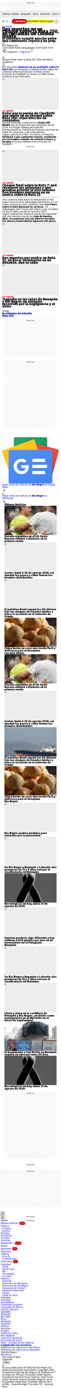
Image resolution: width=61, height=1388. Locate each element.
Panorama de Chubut (13, 1288)
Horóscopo (8, 1269)
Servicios (6, 1240)
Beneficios (6, 1354)
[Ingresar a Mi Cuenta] (56, 21)
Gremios (6, 1228)
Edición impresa (9, 1309)
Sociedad (7, 26)
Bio (4, 1271)
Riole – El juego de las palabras (17, 1343)
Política (5, 1226)
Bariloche (45, 14)
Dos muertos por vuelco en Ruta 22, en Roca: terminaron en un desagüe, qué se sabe (28, 260)
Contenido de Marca (12, 1307)
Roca (35, 14)
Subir (6, 1362)
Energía (5, 1233)
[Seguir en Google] (3, 64)
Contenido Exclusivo (12, 1305)
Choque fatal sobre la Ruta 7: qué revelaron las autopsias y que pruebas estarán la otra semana (29, 187)
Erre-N (6, 1256)
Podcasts (6, 1300)
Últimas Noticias (12, 1223)
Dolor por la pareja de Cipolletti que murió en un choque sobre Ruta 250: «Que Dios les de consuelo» (28, 116)
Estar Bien (9, 1261)
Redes (4, 1246)
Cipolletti (5, 1324)
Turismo (5, 1238)
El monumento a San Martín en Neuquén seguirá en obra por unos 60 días (30, 1053)
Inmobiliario (7, 1302)
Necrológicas (8, 1335)
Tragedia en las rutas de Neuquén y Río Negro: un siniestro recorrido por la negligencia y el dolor (30, 302)
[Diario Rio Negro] (3, 1365)
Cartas (5, 1293)
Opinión (5, 1278)
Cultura (4, 1254)
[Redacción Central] (3, 43)
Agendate (9, 1248)
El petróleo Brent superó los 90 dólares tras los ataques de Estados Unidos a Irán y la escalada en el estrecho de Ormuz (30, 613)
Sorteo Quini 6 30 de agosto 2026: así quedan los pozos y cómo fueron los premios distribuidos (29, 575)
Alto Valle (6, 1316)
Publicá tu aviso (9, 1333)
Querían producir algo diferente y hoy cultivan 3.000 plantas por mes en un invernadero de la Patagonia (29, 940)
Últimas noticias (10, 14)
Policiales (6, 1297)
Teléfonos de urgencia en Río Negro (20, 1347)
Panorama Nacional (13, 1290)
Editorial (6, 1281)
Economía (6, 1235)
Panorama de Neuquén (14, 1283)
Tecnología (8, 1274)
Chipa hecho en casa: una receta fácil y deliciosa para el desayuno (29, 649)
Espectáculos (9, 1259)
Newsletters (11, 1243)
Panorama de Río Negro (15, 1286)
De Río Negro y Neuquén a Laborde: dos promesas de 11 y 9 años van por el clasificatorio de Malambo (30, 870)
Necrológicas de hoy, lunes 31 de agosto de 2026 (26, 905)
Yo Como (6, 1276)
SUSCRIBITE (40, 21)
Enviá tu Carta (9, 1295)
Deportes (6, 1251)
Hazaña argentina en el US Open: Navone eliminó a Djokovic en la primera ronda (26, 539)
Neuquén (26, 14)
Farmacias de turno (11, 1340)
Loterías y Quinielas (11, 1338)
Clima (5, 1267)
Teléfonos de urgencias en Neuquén (20, 1350)
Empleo (5, 1331)
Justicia (6, 1231)
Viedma (5, 1326)
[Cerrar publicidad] (2, 1213)
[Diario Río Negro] (7, 21)
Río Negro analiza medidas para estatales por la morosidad (25, 834)
